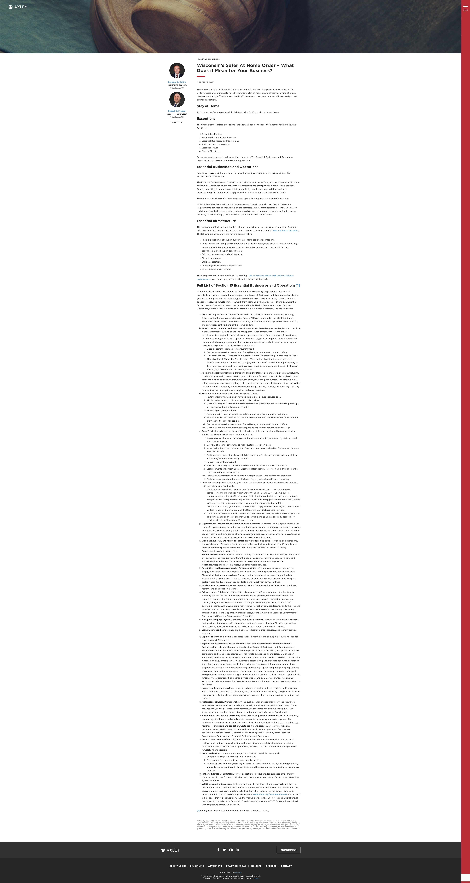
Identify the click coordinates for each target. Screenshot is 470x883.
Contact (286, 866)
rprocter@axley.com (177, 114)
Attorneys (215, 866)
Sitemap (238, 872)
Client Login (178, 866)
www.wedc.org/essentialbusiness (270, 794)
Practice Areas (236, 866)
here (256, 878)
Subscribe (288, 850)
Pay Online (197, 866)
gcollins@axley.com (177, 85)
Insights (256, 866)
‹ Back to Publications (208, 59)
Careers (271, 866)
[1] (297, 285)
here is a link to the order (285, 230)
